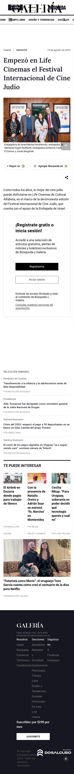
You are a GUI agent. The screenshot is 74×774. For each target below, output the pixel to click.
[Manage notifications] (66, 758)
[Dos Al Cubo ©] (54, 755)
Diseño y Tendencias (41, 19)
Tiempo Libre (17, 19)
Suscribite (33, 736)
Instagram (53, 660)
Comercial (23, 655)
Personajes (38, 670)
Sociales (63, 19)
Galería (7, 50)
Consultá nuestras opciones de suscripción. (34, 306)
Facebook (53, 655)
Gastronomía (40, 665)
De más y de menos (36, 712)
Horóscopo (38, 701)
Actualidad (38, 644)
